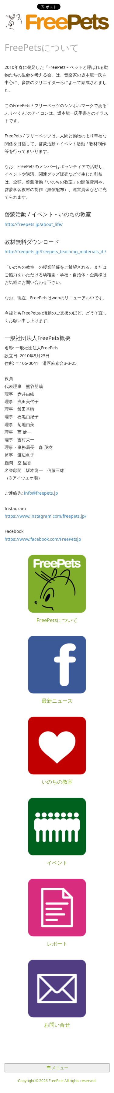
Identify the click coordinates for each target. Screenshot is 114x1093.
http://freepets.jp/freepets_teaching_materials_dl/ (55, 251)
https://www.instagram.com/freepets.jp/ (45, 516)
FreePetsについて (57, 620)
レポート (57, 943)
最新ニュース (57, 700)
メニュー (59, 1068)
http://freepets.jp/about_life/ (34, 224)
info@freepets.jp (41, 493)
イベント (57, 862)
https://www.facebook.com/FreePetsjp (43, 539)
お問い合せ (57, 1024)
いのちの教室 (57, 781)
